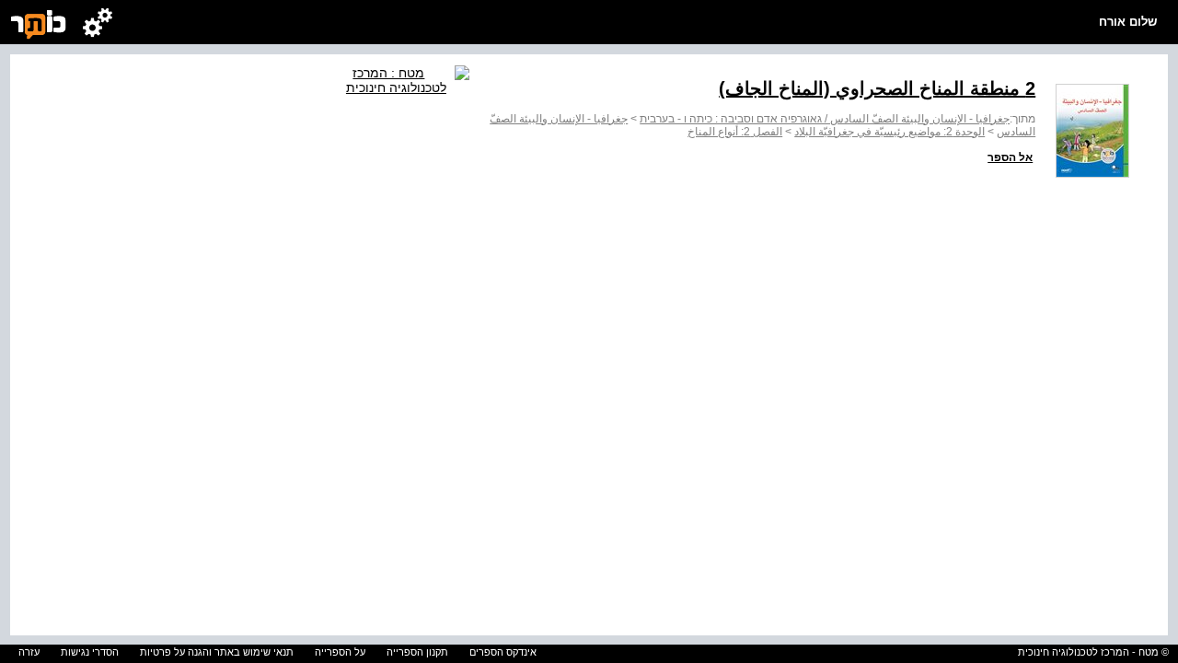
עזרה (29, 651)
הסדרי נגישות (90, 651)
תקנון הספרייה (417, 651)
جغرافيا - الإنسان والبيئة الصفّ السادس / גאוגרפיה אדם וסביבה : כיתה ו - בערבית (825, 118)
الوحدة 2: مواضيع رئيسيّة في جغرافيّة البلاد (889, 131)
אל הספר (1010, 157)
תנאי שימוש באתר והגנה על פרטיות (217, 651)
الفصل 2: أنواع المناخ (734, 131)
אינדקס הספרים (503, 651)
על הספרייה (340, 651)
